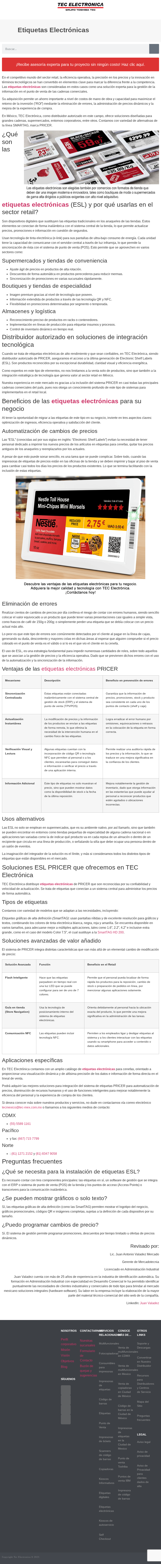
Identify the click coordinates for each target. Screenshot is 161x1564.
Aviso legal (143, 1441)
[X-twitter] (66, 1400)
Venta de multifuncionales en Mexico (128, 1369)
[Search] (154, 49)
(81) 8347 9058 (46, 1153)
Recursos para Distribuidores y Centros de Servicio (145, 1383)
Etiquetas (105, 1413)
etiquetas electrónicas (68, 669)
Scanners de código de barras (105, 1455)
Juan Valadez (149, 1303)
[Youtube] (66, 1410)
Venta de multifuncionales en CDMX (128, 1351)
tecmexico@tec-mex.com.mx (22, 1107)
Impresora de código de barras (124, 1494)
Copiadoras (106, 1469)
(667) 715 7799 (28, 1138)
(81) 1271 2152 (22, 1153)
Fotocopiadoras (108, 1353)
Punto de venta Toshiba (123, 1462)
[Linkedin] (66, 1419)
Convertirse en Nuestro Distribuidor (144, 1361)
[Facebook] (66, 1390)
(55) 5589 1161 (20, 1123)
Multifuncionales (109, 1343)
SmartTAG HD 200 (111, 932)
